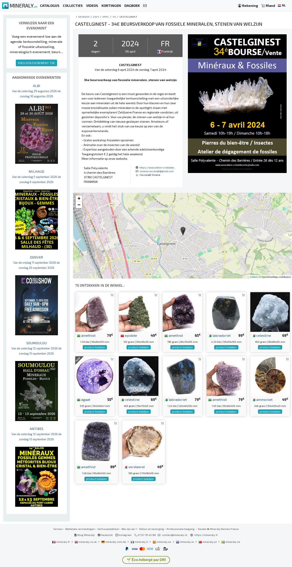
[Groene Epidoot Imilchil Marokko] (138, 311)
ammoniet (264, 399)
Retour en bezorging (151, 528)
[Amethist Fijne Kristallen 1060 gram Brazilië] (96, 441)
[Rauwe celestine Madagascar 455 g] (138, 376)
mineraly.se (232, 541)
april (105, 16)
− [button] (79, 205)
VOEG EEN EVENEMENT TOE (36, 63)
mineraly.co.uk (87, 541)
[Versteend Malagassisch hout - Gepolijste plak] (143, 441)
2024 (96, 16)
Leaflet (253, 276)
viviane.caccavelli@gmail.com (157, 171)
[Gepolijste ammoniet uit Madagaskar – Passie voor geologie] (270, 376)
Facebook (106, 534)
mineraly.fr (63, 541)
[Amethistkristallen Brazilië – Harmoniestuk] (95, 311)
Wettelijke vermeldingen (80, 528)
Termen (57, 528)
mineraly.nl (187, 541)
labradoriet (221, 335)
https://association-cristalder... (158, 167)
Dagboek (84, 16)
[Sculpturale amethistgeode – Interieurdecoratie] (182, 311)
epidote (130, 335)
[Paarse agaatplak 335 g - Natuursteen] (95, 376)
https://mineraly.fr (206, 534)
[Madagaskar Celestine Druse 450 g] (270, 311)
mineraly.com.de (116, 541)
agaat (85, 399)
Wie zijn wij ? (129, 528)
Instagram (124, 534)
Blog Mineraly (86, 534)
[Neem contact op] (145, 6)
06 (114, 16)
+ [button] (79, 198)
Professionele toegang (181, 528)
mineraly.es (164, 541)
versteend (136, 467)
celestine (263, 335)
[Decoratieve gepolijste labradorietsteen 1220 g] (182, 376)
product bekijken (94, 347)
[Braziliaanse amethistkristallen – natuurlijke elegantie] (226, 376)
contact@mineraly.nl (174, 534)
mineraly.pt (209, 541)
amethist (88, 335)
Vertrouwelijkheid (108, 528)
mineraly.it (141, 541)
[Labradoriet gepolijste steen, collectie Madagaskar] (226, 311)
